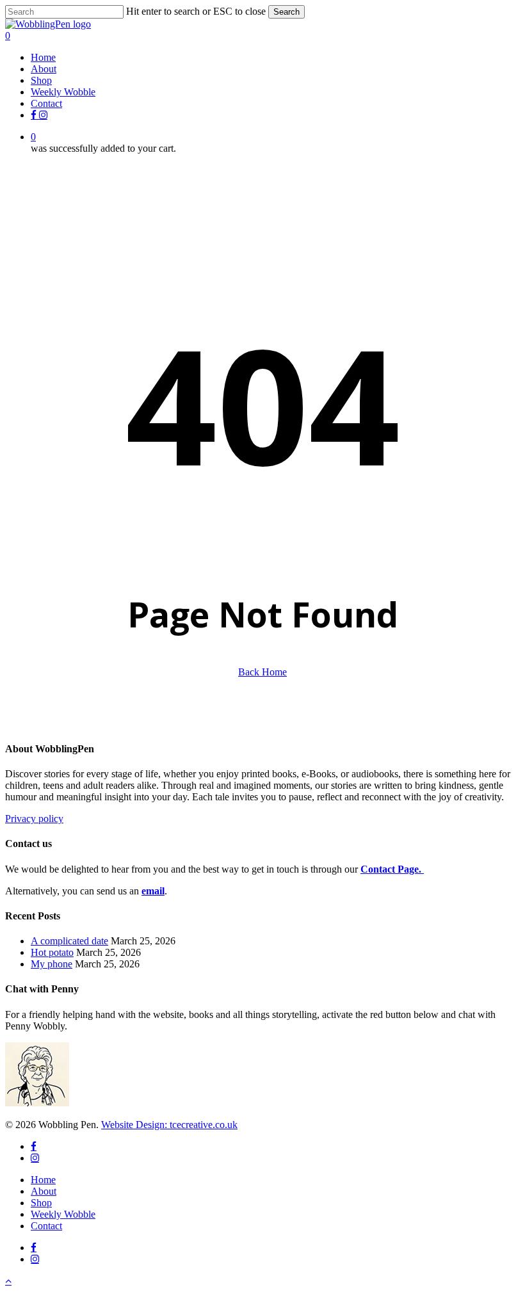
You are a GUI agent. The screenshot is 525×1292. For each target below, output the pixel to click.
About (43, 1191)
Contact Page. (392, 869)
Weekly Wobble (63, 1214)
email (153, 890)
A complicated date (69, 940)
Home (43, 1179)
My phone (51, 963)
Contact (46, 1225)
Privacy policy (34, 818)
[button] (8, 1280)
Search (286, 12)
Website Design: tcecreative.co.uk (169, 1124)
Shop (41, 1202)
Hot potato (52, 952)
